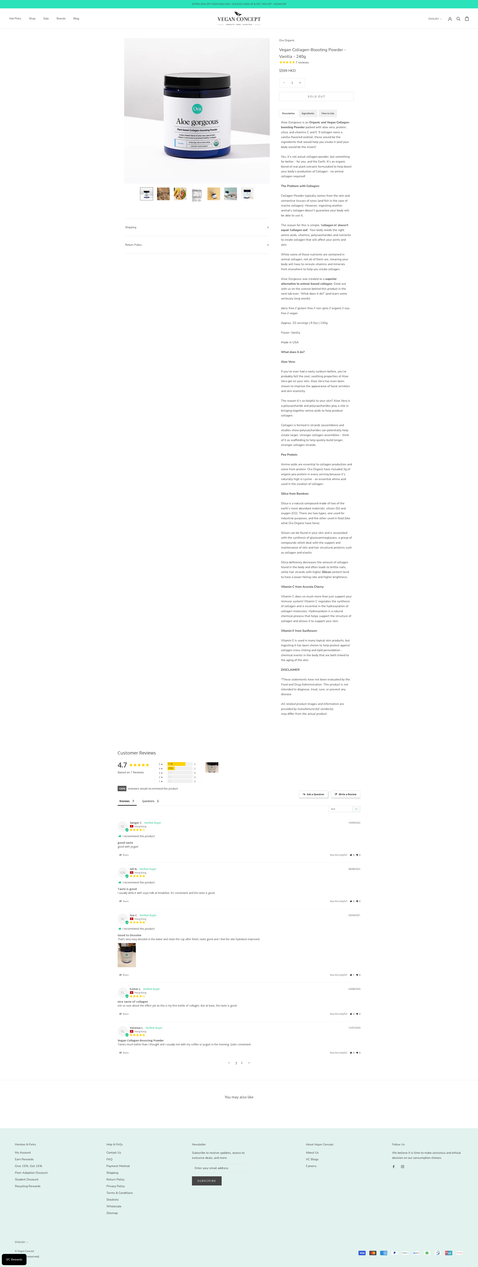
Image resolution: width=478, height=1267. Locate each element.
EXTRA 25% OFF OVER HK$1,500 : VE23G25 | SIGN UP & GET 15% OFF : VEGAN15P (239, 4)
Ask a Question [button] (315, 794)
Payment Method (118, 1166)
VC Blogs (312, 1159)
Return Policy (133, 245)
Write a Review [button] (347, 794)
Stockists (112, 1200)
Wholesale (113, 1206)
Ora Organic (286, 40)
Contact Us (113, 1153)
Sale (46, 19)
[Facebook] (393, 1166)
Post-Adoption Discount (31, 1173)
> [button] (249, 1063)
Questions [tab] (148, 801)
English (434, 19)
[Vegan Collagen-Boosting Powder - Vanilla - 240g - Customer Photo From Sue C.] (212, 767)
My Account (23, 1153)
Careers (311, 1166)
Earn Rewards (24, 1159)
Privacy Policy (115, 1186)
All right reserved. (27, 1256)
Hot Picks (15, 19)
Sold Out (316, 96)
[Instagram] (402, 1166)
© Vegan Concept (24, 1251)
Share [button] (125, 855)
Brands (61, 19)
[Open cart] (467, 18)
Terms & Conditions (119, 1193)
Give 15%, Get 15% (28, 1166)
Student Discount (26, 1179)
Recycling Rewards (28, 1186)
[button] (352, 855)
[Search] (458, 19)
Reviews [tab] (125, 801)
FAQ (109, 1159)
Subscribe (206, 1181)
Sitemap (112, 1213)
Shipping (130, 227)
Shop (32, 19)
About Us (312, 1153)
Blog (76, 19)
